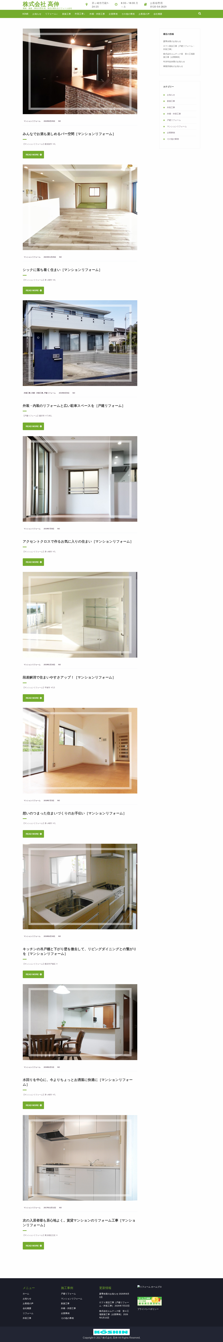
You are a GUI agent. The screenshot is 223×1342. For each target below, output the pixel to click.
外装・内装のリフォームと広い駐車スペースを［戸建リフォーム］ (74, 405)
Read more (32, 154)
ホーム (26, 1293)
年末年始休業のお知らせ (174, 61)
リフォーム (50, 14)
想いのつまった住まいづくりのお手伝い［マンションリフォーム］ (74, 813)
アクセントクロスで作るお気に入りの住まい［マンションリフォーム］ (78, 541)
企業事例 (113, 14)
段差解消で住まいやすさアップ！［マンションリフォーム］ (69, 677)
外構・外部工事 (97, 14)
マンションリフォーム (32, 121)
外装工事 (79, 14)
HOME (25, 14)
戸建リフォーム (50, 393)
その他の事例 (128, 14)
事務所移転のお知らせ (173, 66)
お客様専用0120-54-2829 (158, 5)
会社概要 (158, 14)
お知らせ (36, 14)
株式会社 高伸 (41, 4)
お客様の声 (144, 14)
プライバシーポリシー (148, 1309)
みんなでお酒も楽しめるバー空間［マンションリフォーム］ (69, 133)
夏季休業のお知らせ (172, 41)
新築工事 (66, 14)
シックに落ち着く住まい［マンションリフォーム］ (62, 269)
